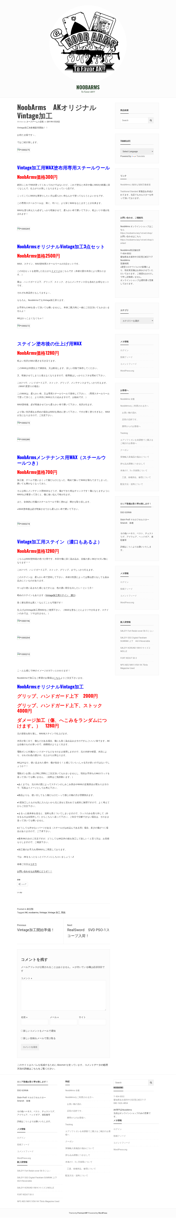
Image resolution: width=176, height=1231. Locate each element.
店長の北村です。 (130, 419)
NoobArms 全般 (127, 399)
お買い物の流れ (129, 412)
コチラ (33, 864)
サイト (82, 1017)
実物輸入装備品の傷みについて (134, 457)
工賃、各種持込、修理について (136, 477)
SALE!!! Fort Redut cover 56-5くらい (137, 631)
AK (26, 912)
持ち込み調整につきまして (132, 463)
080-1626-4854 (121, 1103)
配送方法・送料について (131, 484)
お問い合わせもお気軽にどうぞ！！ (34, 871)
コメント (26, 978)
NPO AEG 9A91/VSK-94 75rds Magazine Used (38, 1201)
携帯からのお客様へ (131, 426)
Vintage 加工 (54, 912)
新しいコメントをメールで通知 (39, 1030)
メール (54, 1017)
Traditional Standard (129, 191)
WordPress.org (127, 371)
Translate (141, 156)
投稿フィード (126, 357)
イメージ (55, 271)
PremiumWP (82, 1213)
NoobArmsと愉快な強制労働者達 (135, 184)
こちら (57, 678)
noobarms (34, 912)
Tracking (124, 433)
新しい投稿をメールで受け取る (39, 1038)
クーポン (124, 450)
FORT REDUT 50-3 (128, 658)
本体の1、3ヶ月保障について (133, 470)
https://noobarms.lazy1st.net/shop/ (136, 233)
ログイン (124, 350)
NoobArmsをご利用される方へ (134, 406)
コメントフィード (128, 364)
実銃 (63, 912)
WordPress (102, 1213)
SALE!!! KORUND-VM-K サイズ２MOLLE (35, 1188)
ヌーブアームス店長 (35, 122)
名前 (24, 1017)
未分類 (30, 909)
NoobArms (88, 87)
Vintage (43, 912)
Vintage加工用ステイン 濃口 (60, 595)
